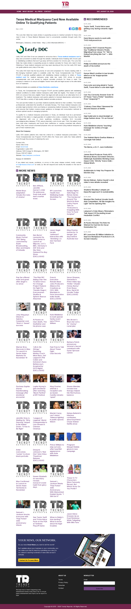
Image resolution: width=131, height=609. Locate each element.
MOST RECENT (28, 11)
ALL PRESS (39, 11)
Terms (60, 579)
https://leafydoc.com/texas (31, 155)
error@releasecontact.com (25, 164)
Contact (61, 588)
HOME (19, 11)
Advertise (61, 585)
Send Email (24, 147)
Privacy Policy (63, 582)
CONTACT (47, 11)
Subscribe (99, 588)
